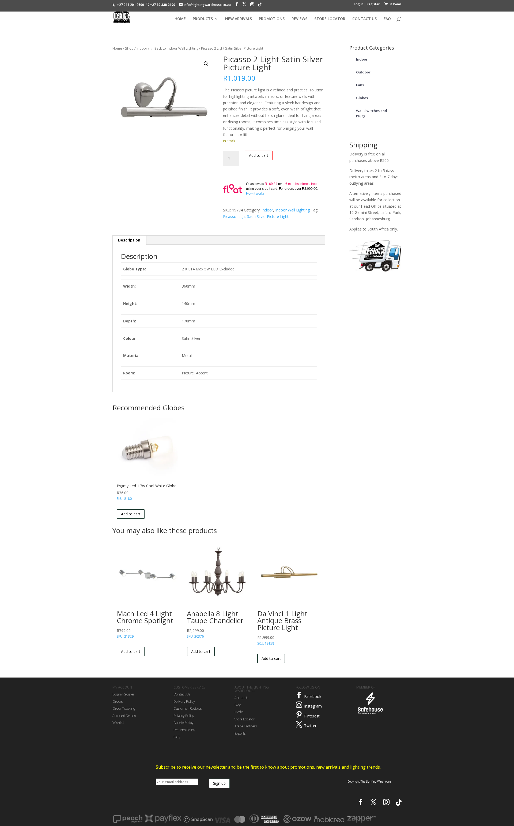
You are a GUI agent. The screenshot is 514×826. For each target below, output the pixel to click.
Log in (358, 4)
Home (117, 48)
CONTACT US (364, 19)
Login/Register (123, 694)
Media (239, 712)
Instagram (313, 706)
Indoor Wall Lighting (292, 210)
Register (373, 4)
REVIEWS (299, 19)
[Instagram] (252, 5)
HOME (180, 19)
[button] (206, 64)
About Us (241, 698)
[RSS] (259, 6)
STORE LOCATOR (329, 19)
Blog (238, 705)
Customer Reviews (187, 708)
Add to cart (258, 155)
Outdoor (363, 72)
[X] (244, 5)
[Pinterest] (299, 714)
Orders (117, 702)
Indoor (142, 48)
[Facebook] (237, 5)
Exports (240, 733)
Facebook (312, 696)
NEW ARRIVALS (238, 19)
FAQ (387, 19)
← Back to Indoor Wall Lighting (174, 48)
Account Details (124, 716)
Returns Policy (184, 730)
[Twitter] (299, 724)
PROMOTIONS (272, 19)
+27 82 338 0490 (162, 5)
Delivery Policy (184, 702)
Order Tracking (123, 708)
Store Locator (245, 719)
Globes (362, 97)
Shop (129, 48)
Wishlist (118, 723)
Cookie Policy (183, 723)
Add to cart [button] (130, 513)
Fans (360, 85)
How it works (255, 193)
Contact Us (181, 694)
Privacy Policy (183, 716)
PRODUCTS (203, 19)
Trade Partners (246, 726)
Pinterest (312, 716)
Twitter (310, 725)
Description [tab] (129, 240)
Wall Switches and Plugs (371, 113)
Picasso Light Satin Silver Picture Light (256, 216)
